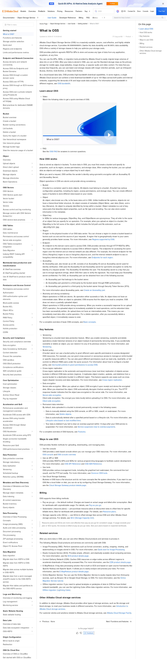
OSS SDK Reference (93, 464)
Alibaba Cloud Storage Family (119, 613)
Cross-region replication (112, 380)
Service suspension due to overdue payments (96, 427)
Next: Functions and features (117, 621)
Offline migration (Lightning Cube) (57, 590)
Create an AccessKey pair (94, 290)
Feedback (90, 633)
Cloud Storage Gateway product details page (67, 485)
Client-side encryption (52, 401)
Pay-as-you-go (95, 505)
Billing (81, 17)
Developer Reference (67, 17)
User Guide (52, 17)
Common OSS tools (99, 473)
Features (81, 431)
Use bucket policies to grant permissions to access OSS (75, 365)
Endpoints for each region (102, 257)
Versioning (47, 346)
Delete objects (65, 414)
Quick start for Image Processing (111, 549)
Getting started (82, 23)
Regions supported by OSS (103, 239)
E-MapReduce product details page (74, 571)
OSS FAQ (53, 151)
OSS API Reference (73, 464)
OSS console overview (66, 454)
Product (128, 36)
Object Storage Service (26, 17)
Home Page (44, 24)
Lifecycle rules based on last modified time (63, 420)
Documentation (9, 17)
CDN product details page (120, 562)
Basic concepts (89, 322)
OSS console (48, 454)
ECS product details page (78, 556)
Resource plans (109, 511)
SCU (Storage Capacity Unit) (82, 518)
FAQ (88, 17)
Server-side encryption (52, 395)
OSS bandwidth (64, 83)
